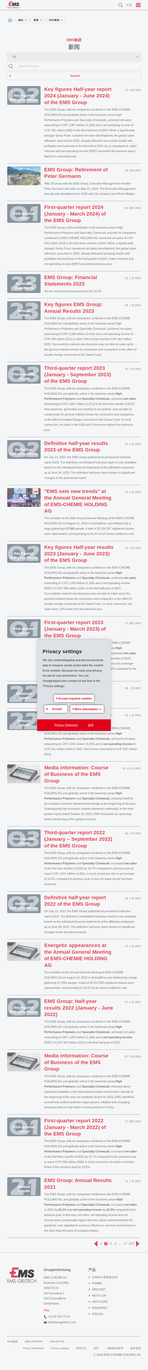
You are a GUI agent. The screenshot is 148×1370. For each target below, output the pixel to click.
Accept (57, 709)
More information (87, 709)
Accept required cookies (75, 698)
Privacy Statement (66, 725)
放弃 (91, 725)
